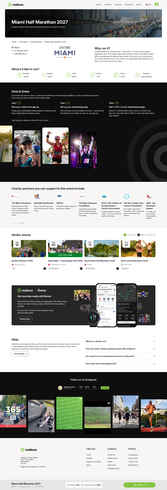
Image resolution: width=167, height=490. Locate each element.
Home (14, 42)
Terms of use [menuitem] (133, 462)
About (138, 4)
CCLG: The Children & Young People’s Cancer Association (111, 206)
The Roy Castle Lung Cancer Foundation (133, 204)
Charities (107, 4)
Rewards (118, 4)
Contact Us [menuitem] (111, 455)
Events (98, 4)
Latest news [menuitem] (111, 465)
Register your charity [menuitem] (93, 462)
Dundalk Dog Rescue (43, 203)
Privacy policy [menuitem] (133, 458)
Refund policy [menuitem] (133, 465)
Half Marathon (36, 42)
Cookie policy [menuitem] (133, 455)
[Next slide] (21, 223)
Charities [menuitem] (89, 458)
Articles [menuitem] (110, 462)
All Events (23, 42)
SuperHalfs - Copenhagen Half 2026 (65, 261)
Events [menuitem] (88, 455)
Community (128, 4)
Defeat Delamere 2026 (22, 261)
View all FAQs (19, 354)
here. (51, 120)
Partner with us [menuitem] (112, 458)
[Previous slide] (14, 223)
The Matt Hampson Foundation (88, 204)
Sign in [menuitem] (88, 465)
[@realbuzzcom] (60, 388)
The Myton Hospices (21, 203)
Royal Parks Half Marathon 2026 (99, 261)
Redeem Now (25, 319)
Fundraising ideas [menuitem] (113, 468)
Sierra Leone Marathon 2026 (134, 261)
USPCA (59, 203)
